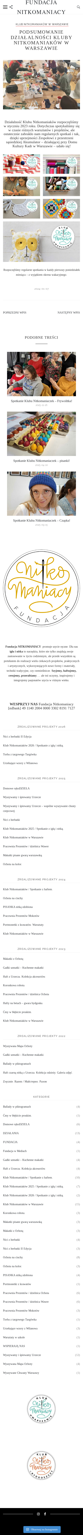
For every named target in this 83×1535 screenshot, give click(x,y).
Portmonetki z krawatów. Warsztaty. (23, 924)
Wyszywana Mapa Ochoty (17, 1046)
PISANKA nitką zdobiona (18, 906)
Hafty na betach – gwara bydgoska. (23, 1003)
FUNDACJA (10, 1142)
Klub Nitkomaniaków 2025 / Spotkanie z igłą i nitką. (33, 828)
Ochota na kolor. (12, 864)
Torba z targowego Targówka (19, 754)
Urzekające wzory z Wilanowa (20, 763)
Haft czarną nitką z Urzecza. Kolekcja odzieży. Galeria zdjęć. (38, 1072)
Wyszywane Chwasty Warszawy (21, 1372)
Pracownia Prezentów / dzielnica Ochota (26, 994)
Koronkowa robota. (14, 985)
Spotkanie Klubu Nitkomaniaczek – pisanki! (41, 460)
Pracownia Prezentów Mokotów (21, 915)
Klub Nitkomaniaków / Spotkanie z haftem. (28, 889)
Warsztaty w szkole (14, 1337)
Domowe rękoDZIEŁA (16, 788)
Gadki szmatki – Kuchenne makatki (23, 967)
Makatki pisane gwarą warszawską (22, 855)
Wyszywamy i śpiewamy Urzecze (22, 797)
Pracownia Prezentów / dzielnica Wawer (26, 846)
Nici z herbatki (11, 819)
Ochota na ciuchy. (13, 898)
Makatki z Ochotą (13, 958)
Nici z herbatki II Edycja (17, 736)
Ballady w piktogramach (17, 1063)
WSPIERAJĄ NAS (14, 1346)
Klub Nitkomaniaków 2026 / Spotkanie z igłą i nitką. (33, 745)
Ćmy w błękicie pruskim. (17, 1012)
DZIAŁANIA (11, 1133)
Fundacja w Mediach (15, 1151)
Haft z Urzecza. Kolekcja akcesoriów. (24, 976)
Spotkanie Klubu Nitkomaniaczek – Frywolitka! (41, 401)
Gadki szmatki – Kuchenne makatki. (23, 1054)
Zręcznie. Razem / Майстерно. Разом (25, 1081)
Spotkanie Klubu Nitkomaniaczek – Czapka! (41, 520)
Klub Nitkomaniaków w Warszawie (42, 24)
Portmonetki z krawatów (17, 1284)
